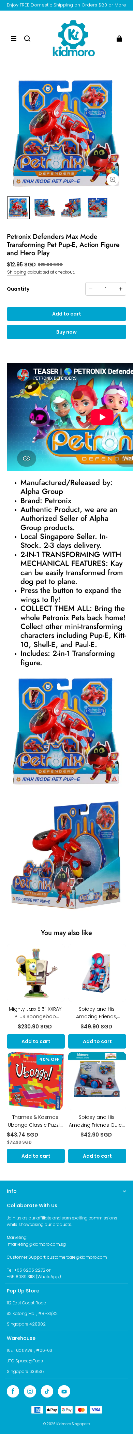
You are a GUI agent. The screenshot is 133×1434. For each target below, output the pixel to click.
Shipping (16, 272)
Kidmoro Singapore (73, 1423)
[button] (13, 38)
